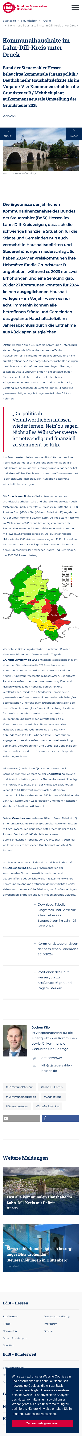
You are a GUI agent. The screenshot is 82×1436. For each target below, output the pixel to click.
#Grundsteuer (53, 1096)
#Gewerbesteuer (17, 1106)
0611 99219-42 (51, 1058)
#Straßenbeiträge (47, 1106)
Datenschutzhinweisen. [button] (41, 1413)
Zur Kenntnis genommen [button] (42, 1423)
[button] (21, 1118)
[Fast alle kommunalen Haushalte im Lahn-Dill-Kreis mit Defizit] (41, 1191)
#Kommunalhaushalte (21, 1096)
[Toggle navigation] (75, 7)
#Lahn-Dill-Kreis (52, 1087)
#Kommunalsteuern (19, 1087)
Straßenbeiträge (18, 867)
